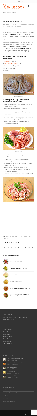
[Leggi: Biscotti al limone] (4, 372)
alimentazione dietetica (17, 24)
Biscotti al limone (11, 371)
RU (19, 1)
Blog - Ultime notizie (9, 12)
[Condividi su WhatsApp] (11, 247)
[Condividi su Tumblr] (22, 247)
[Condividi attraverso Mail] (32, 247)
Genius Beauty (7, 332)
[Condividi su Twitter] (8, 247)
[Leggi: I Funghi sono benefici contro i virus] (4, 359)
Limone (6, 66)
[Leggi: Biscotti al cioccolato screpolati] (4, 376)
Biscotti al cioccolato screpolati (14, 375)
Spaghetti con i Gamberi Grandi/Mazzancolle (17, 362)
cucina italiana (26, 24)
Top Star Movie (7, 343)
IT (22, 1)
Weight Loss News (8, 319)
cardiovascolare (10, 236)
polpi (8, 238)
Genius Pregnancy (8, 336)
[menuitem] (15, 1)
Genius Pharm (7, 339)
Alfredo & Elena (17, 26)
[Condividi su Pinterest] (15, 247)
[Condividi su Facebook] (4, 247)
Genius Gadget (7, 341)
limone (20, 236)
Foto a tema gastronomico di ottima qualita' (16, 317)
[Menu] (32, 6)
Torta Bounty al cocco (12, 367)
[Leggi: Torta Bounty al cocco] (4, 368)
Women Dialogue (8, 346)
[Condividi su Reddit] (29, 247)
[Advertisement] (18, 222)
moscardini (25, 236)
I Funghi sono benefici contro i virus (15, 358)
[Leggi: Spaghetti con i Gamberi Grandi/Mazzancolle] (4, 363)
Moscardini (7, 61)
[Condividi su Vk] (25, 247)
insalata (16, 236)
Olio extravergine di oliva (10, 63)
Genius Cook (6, 334)
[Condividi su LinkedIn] (18, 247)
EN (15, 1)
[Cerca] (28, 6)
